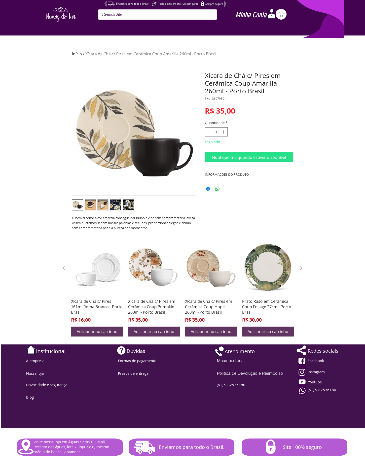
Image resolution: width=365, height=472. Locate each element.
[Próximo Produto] (301, 268)
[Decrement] (209, 132)
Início (77, 54)
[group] (182, 289)
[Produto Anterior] (64, 268)
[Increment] (224, 132)
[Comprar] (281, 14)
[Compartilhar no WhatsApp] (217, 189)
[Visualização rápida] (97, 268)
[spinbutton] (216, 132)
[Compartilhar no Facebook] (208, 189)
